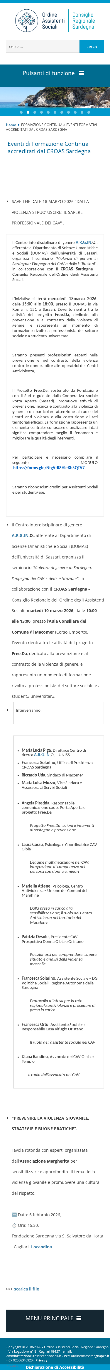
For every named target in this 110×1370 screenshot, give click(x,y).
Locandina (41, 1247)
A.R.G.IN (83, 243)
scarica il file (26, 1289)
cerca (92, 46)
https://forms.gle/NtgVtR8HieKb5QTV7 (49, 468)
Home (11, 124)
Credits (12, 1366)
